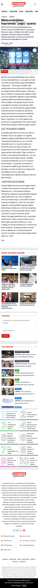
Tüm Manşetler (7, 545)
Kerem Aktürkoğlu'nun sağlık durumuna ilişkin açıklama (12, 451)
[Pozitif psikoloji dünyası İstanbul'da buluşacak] (28, 297)
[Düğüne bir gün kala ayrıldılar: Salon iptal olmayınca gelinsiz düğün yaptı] (10, 278)
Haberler (4, 17)
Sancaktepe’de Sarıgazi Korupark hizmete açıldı (32, 440)
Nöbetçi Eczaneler (9, 536)
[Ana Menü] (2, 4)
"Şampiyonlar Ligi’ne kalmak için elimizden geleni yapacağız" (24, 374)
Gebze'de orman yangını (33, 462)
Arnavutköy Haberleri (22, 351)
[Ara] (35, 4)
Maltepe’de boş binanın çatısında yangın (11, 440)
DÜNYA (32, 559)
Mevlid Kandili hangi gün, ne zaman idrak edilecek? (32, 427)
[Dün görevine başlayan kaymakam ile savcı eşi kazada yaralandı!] (28, 260)
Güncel (12, 17)
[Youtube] (24, 530)
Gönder (5, 336)
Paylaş (5, 71)
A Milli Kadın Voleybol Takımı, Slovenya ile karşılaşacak (11, 427)
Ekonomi (18, 388)
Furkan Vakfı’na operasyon (32, 415)
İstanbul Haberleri (12, 411)
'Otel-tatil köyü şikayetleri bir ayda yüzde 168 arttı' (25, 393)
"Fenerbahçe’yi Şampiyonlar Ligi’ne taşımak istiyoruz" (24, 383)
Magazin (10, 458)
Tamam (24, 585)
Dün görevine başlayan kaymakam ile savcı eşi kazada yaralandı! (27, 268)
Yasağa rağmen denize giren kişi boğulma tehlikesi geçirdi (25, 356)
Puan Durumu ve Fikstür (29, 540)
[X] (17, 530)
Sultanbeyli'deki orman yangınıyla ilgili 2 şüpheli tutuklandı (25, 365)
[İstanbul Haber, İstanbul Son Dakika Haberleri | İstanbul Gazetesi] (18, 4)
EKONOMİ (13, 11)
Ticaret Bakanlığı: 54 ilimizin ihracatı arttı (24, 402)
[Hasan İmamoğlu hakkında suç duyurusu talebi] (10, 260)
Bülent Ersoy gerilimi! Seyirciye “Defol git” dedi (11, 462)
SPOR (21, 11)
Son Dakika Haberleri (28, 545)
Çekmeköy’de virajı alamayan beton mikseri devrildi (11, 416)
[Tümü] (35, 347)
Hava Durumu (26, 536)
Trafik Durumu (7, 540)
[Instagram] (20, 530)
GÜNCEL (4, 11)
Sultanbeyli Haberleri (22, 361)
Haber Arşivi (7, 550)
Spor (17, 370)
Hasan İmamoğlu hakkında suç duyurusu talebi (9, 268)
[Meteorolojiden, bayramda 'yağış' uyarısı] (19, 58)
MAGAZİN (29, 11)
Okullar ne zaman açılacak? (30, 451)
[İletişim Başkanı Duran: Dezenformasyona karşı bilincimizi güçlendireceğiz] (10, 297)
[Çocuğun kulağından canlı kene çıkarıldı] (28, 278)
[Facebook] (14, 530)
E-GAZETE (22, 562)
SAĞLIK (14, 562)
